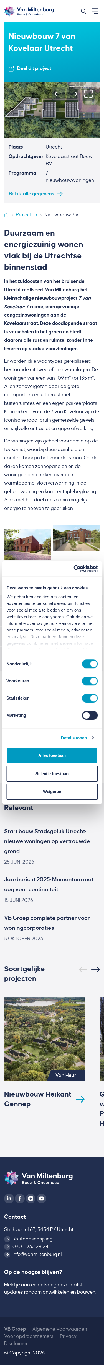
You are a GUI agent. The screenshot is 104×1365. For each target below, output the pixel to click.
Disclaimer (16, 1343)
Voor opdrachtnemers (29, 1336)
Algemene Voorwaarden (59, 1329)
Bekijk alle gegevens (31, 193)
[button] (83, 11)
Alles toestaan (52, 755)
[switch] (90, 681)
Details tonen (74, 737)
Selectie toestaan (52, 773)
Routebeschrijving (32, 1239)
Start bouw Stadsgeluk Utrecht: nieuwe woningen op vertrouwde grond (47, 841)
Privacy (68, 1336)
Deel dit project (34, 68)
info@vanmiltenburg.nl (37, 1254)
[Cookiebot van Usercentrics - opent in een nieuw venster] (74, 568)
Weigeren (52, 791)
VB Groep (15, 1329)
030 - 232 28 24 (30, 1246)
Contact (15, 1217)
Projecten (26, 214)
